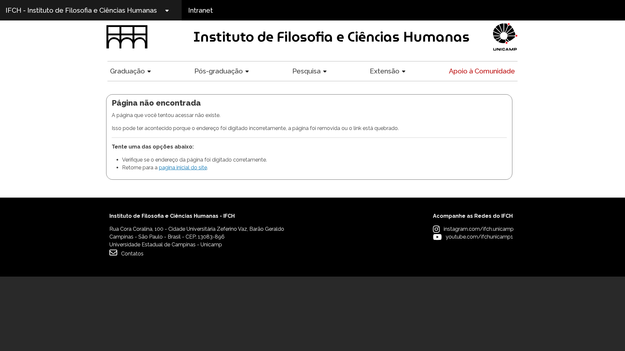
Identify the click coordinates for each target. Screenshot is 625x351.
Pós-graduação (218, 71)
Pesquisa (306, 71)
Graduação (127, 71)
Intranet (200, 10)
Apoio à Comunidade (482, 71)
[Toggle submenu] (172, 10)
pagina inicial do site (183, 167)
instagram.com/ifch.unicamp (479, 229)
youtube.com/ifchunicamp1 (479, 237)
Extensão (384, 71)
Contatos (132, 254)
